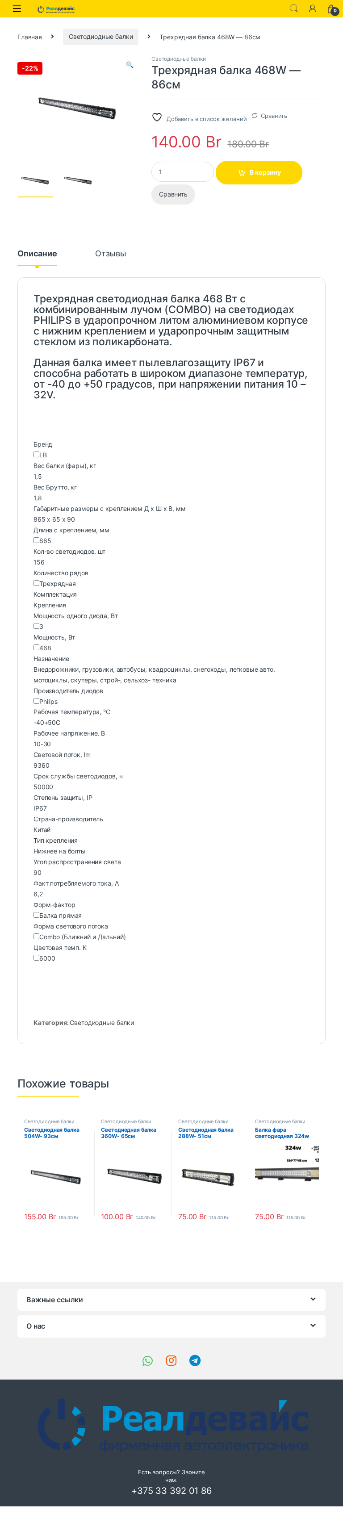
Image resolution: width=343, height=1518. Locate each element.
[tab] (37, 258)
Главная (29, 36)
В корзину (265, 172)
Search (294, 8)
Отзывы (110, 254)
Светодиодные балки (101, 36)
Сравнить (274, 115)
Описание (37, 254)
